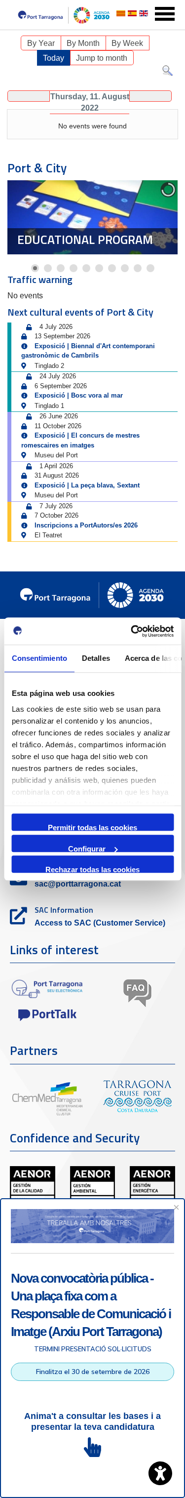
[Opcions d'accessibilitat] (160, 1473)
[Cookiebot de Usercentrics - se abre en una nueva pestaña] (132, 631)
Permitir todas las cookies (92, 827)
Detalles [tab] (95, 658)
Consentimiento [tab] (39, 658)
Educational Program (85, 239)
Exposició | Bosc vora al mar (79, 395)
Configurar (87, 848)
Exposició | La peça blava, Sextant (87, 485)
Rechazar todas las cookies (92, 869)
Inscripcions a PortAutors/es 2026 (86, 525)
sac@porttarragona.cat (78, 884)
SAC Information (64, 910)
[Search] (167, 73)
